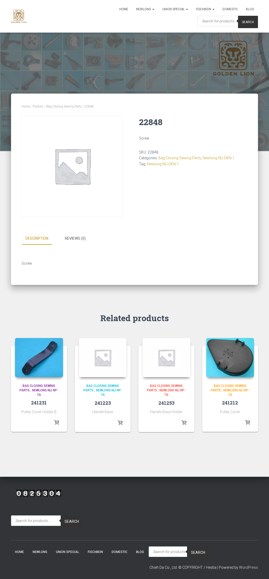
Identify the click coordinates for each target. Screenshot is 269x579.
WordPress (248, 567)
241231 (39, 402)
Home (123, 9)
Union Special (173, 9)
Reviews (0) (75, 238)
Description (36, 238)
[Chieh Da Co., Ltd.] (18, 16)
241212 (230, 402)
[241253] (166, 357)
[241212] (230, 357)
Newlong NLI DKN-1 (219, 158)
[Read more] (56, 422)
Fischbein (204, 9)
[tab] (41, 239)
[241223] (103, 357)
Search (248, 22)
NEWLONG (144, 9)
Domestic (230, 9)
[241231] (39, 357)
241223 (103, 403)
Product (38, 106)
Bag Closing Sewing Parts (64, 106)
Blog (250, 9)
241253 (166, 403)
